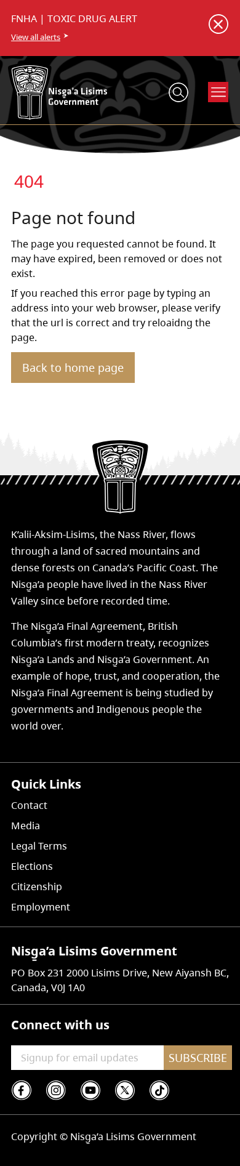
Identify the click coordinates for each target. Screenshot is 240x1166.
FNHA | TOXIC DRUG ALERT (74, 18)
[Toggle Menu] (218, 92)
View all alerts (35, 36)
